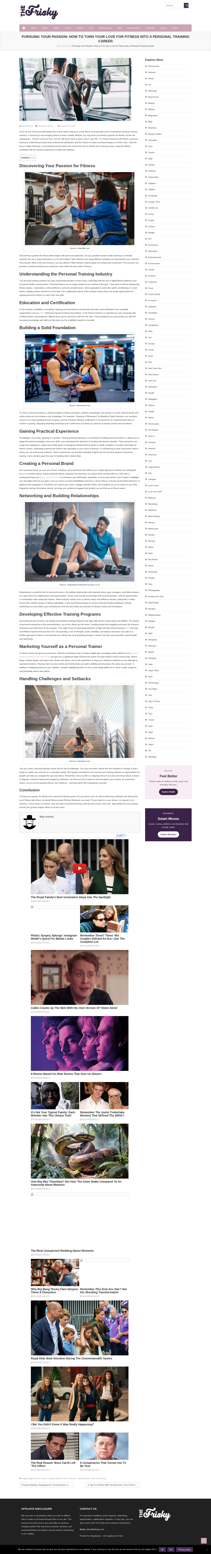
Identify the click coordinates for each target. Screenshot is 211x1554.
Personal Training (98, 1478)
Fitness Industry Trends (51, 1478)
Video (150, 744)
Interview (152, 454)
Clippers (152, 183)
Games (151, 319)
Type (150, 726)
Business (152, 128)
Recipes (152, 609)
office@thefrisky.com (95, 1529)
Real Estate (153, 602)
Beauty (151, 103)
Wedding (152, 757)
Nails (150, 553)
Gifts (150, 331)
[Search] (186, 5)
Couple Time (154, 202)
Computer (152, 195)
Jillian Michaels (83, 1478)
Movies (80, 28)
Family (151, 269)
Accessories (153, 66)
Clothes (151, 189)
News (45, 28)
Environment (154, 263)
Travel (175, 28)
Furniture (152, 300)
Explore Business (168, 834)
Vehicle (151, 738)
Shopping (152, 639)
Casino (151, 152)
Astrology (152, 91)
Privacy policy (184, 1549)
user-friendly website (50, 477)
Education (152, 251)
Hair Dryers (153, 374)
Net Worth (152, 559)
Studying (152, 658)
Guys (150, 356)
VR (149, 750)
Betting (151, 109)
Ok (162, 1549)
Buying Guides (154, 134)
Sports (50, 126)
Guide (151, 350)
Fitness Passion (69, 1478)
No (171, 1549)
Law (150, 461)
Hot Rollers (153, 430)
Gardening (153, 325)
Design (151, 232)
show (32, 158)
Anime (151, 78)
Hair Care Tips (154, 368)
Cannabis (152, 140)
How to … (152, 436)
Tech (150, 676)
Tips (150, 695)
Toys (150, 713)
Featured (152, 282)
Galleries (152, 306)
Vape (150, 732)
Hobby (151, 411)
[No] (207, 1549)
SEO (150, 633)
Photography (154, 590)
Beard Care (153, 97)
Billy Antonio (27, 126)
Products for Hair (156, 596)
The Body (152, 689)
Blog (150, 121)
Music (151, 547)
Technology (153, 683)
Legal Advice (154, 467)
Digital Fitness (34, 1478)
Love (91, 28)
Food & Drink (154, 294)
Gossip (151, 343)
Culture (151, 226)
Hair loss (152, 380)
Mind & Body (154, 516)
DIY (150, 239)
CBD (150, 158)
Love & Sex (153, 485)
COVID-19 (153, 208)
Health (56, 28)
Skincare (152, 646)
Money (151, 522)
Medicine (152, 510)
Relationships (105, 28)
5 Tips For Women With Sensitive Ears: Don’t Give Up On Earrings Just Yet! (114, 1485)
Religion (152, 621)
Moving (151, 541)
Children (152, 171)
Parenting (150, 28)
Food (150, 288)
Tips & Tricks (154, 701)
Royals (163, 28)
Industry (152, 442)
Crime (151, 214)
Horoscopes (153, 424)
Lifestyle (152, 479)
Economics (153, 245)
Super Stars (153, 670)
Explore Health (168, 792)
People (151, 578)
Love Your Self (154, 491)
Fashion (152, 276)
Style (119, 28)
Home (34, 28)
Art (149, 84)
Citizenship (153, 177)
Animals (151, 72)
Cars (150, 146)
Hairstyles (152, 387)
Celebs (68, 28)
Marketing (152, 504)
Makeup (152, 498)
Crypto (151, 220)
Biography (152, 115)
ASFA (42, 313)
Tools (150, 707)
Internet (151, 448)
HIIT (127, 628)
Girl (149, 337)
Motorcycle (153, 528)
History (151, 405)
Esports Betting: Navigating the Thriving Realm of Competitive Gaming (48, 1485)
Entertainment (133, 28)
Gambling (152, 313)
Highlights (152, 399)
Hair (150, 362)
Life (150, 473)
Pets (150, 584)
